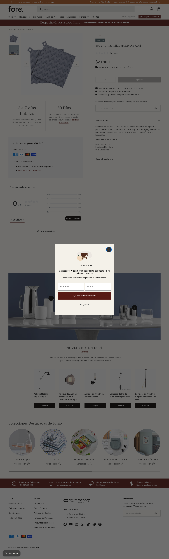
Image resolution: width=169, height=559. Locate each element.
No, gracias (84, 304)
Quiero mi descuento (85, 295)
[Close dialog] (109, 249)
